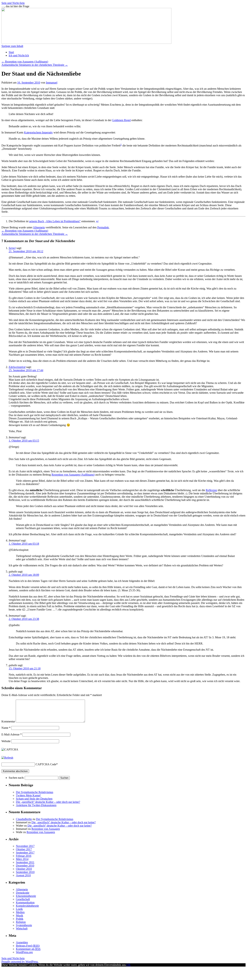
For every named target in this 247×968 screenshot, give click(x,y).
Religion (21, 922)
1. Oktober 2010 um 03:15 (24, 440)
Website (5, 741)
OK (128, 964)
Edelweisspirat (17, 367)
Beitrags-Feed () (28, 945)
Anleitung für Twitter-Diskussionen (36, 805)
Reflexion (211, 490)
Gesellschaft (23, 899)
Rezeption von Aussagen (45, 828)
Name (5, 727)
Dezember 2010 (25, 865)
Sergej (12, 248)
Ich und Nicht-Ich (19, 55)
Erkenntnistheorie (26, 895)
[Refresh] (7, 757)
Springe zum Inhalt (12, 46)
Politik (19, 918)
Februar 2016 (23, 855)
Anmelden (22, 942)
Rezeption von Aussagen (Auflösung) (24, 61)
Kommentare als (28, 948)
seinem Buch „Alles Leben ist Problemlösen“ (55, 221)
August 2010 (23, 875)
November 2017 (25, 846)
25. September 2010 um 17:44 (26, 370)
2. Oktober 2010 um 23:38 (24, 618)
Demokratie (22, 892)
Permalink (103, 227)
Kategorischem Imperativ (38, 132)
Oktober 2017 (24, 849)
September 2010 (25, 872)
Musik (19, 915)
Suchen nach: (16, 777)
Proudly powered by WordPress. (20, 961)
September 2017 (25, 852)
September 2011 (25, 862)
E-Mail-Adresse (11, 734)
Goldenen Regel (121, 120)
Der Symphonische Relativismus (34, 792)
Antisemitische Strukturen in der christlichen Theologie (34, 64)
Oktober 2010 (24, 868)
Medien (20, 912)
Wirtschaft (21, 928)
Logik (19, 908)
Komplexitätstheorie (27, 905)
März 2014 (22, 859)
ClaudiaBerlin (24, 819)
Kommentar (8, 721)
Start (11, 52)
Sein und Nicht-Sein (13, 3)
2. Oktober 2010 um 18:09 (24, 574)
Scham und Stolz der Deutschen (34, 798)
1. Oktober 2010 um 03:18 (24, 543)
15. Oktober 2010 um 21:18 (25, 668)
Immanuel (51, 82)
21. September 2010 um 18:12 (26, 251)
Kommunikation (25, 902)
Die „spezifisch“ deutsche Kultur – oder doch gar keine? (48, 801)
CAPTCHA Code (46, 764)
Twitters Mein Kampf (28, 795)
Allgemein (39, 227)
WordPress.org (24, 952)
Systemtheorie (24, 925)
